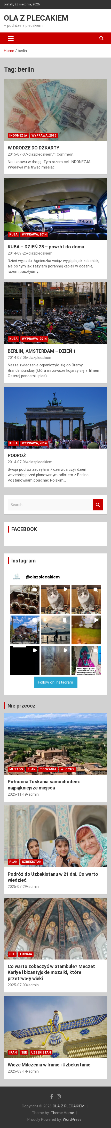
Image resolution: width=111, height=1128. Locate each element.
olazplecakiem (40, 154)
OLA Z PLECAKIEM (36, 17)
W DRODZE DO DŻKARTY (33, 147)
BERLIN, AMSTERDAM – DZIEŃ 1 (42, 351)
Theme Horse (62, 1112)
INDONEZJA (18, 135)
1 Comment (64, 154)
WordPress (72, 1119)
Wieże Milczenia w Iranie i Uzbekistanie (49, 1064)
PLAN (31, 769)
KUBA (13, 234)
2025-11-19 (17, 794)
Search (98, 505)
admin (33, 794)
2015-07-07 (17, 154)
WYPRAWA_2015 (43, 135)
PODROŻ (17, 455)
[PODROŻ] (55, 417)
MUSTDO (16, 769)
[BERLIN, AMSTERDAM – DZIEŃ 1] (55, 313)
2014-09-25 (17, 253)
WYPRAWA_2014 (34, 234)
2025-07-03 (17, 985)
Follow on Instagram (55, 682)
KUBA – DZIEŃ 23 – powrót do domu (46, 246)
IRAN (13, 1052)
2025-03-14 (17, 1071)
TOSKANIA (48, 769)
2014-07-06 (17, 358)
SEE (12, 954)
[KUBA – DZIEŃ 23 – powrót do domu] (55, 209)
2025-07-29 (17, 887)
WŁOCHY (67, 769)
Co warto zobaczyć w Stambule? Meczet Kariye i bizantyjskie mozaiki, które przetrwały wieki (51, 972)
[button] (24, 599)
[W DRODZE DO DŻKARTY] (55, 110)
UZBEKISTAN (32, 862)
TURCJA (25, 954)
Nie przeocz (21, 706)
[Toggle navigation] (11, 38)
